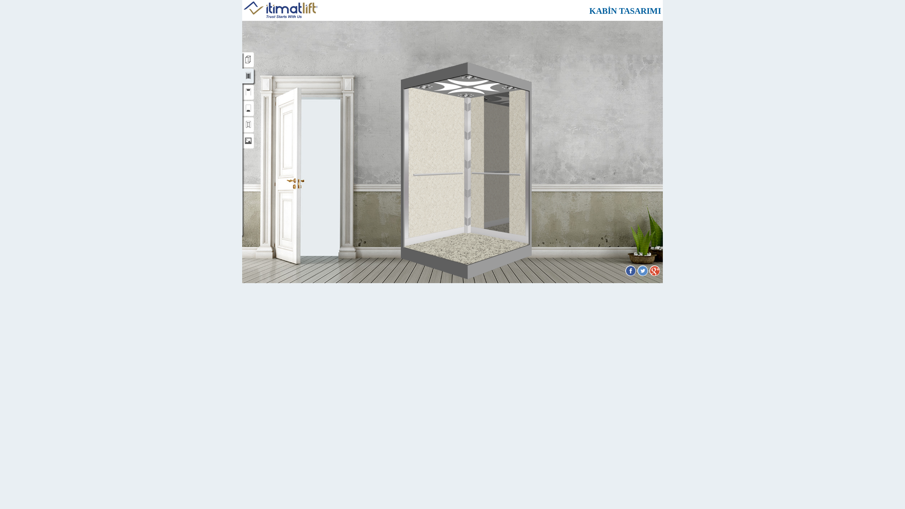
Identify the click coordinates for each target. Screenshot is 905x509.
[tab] (247, 59)
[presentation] (247, 59)
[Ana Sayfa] (280, 16)
